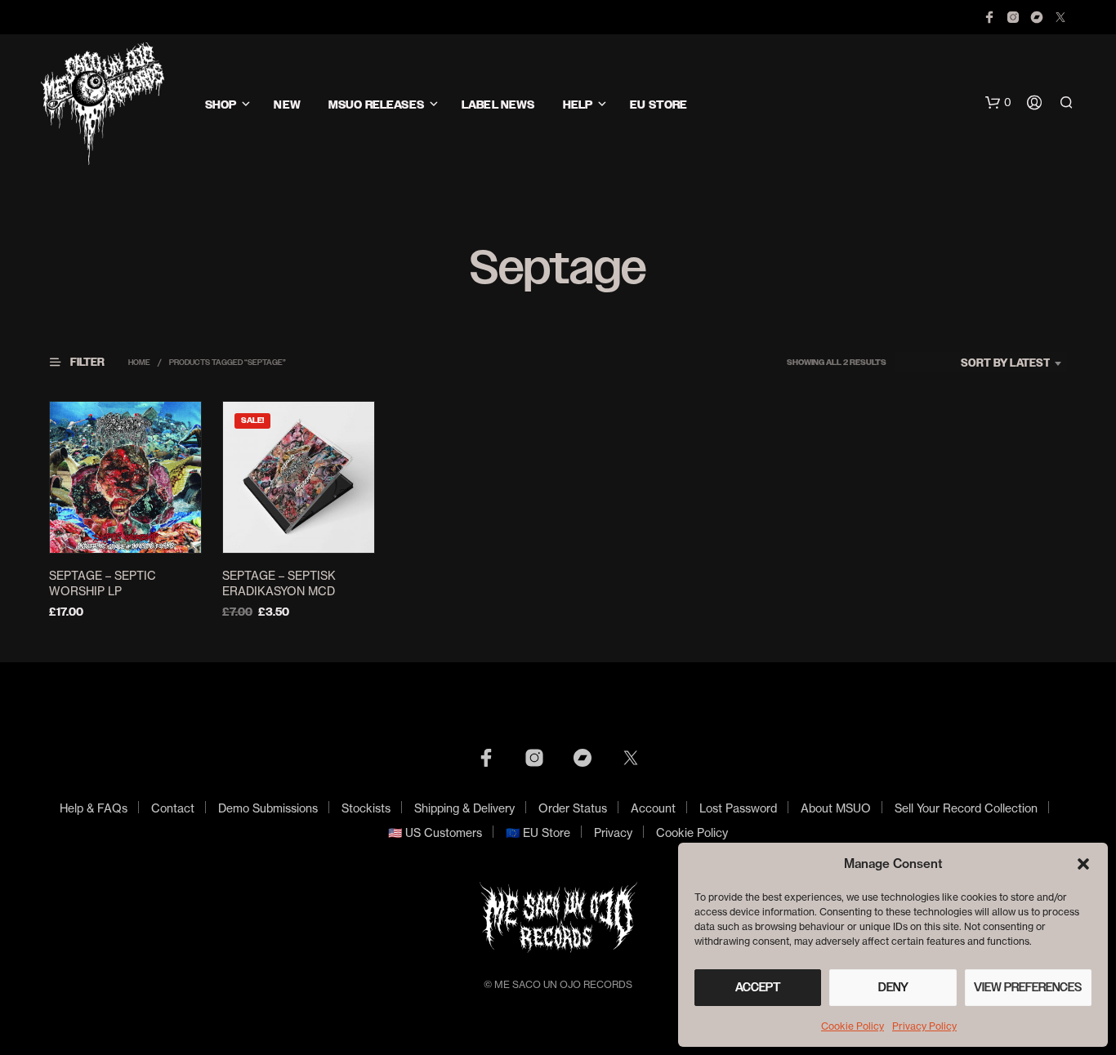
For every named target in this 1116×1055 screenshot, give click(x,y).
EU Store (658, 105)
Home (139, 362)
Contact (172, 808)
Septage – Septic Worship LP (102, 583)
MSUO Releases (376, 105)
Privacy (613, 832)
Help (578, 105)
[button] (1083, 864)
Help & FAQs (93, 808)
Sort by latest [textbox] (1006, 363)
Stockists (366, 808)
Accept (758, 987)
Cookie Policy (852, 1026)
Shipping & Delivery (464, 808)
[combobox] (981, 363)
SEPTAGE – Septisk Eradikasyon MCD (279, 583)
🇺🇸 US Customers (435, 832)
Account (653, 808)
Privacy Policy (924, 1026)
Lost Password (738, 808)
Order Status (572, 808)
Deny (893, 987)
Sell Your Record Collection (966, 808)
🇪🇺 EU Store (538, 832)
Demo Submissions (268, 808)
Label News (498, 105)
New (287, 105)
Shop (221, 105)
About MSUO (836, 808)
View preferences (1028, 987)
